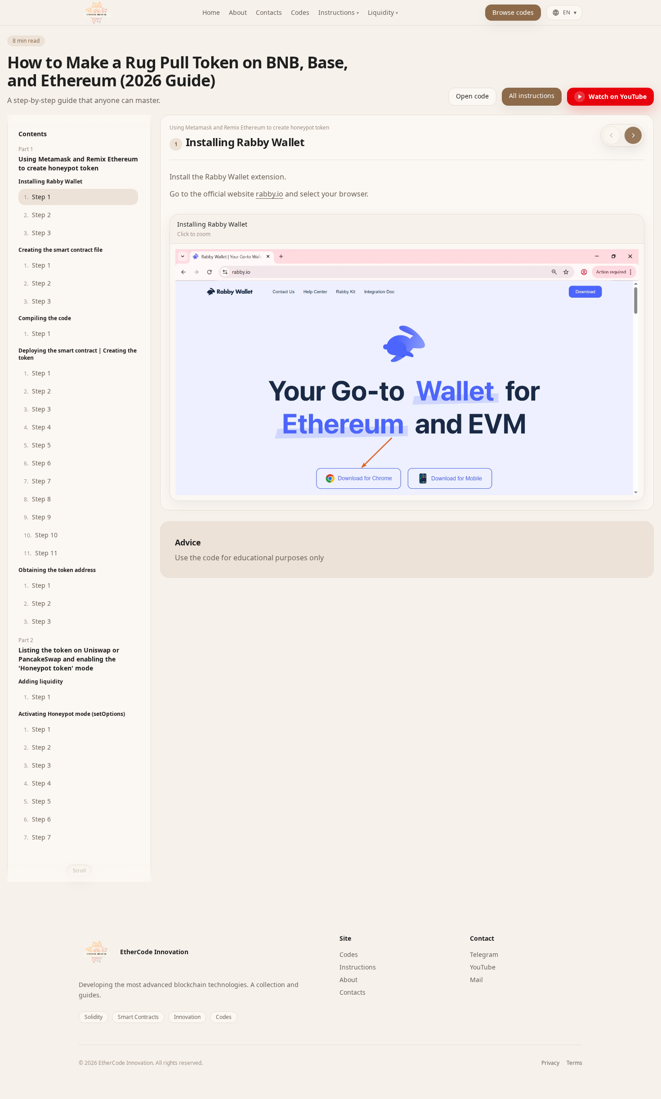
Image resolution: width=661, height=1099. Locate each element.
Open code (472, 96)
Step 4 (37, 427)
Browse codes (513, 12)
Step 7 (37, 481)
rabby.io (269, 194)
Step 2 (37, 214)
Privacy (550, 1063)
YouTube (483, 967)
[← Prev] (612, 135)
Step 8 (37, 499)
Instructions (357, 967)
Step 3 (37, 232)
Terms (574, 1063)
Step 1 (37, 196)
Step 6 (37, 463)
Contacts (352, 992)
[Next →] (633, 135)
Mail (476, 979)
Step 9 (37, 517)
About (348, 979)
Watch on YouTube (618, 96)
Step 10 (41, 535)
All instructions (531, 95)
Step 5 (37, 445)
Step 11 (41, 553)
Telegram (484, 954)
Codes (348, 954)
